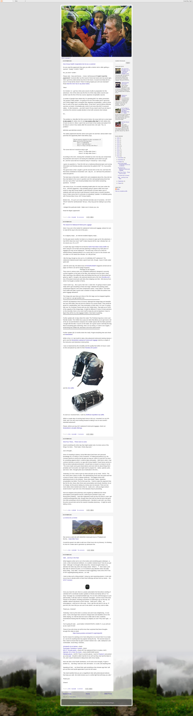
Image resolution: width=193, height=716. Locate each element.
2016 (118, 150)
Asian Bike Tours (74, 539)
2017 (118, 148)
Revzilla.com (105, 277)
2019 (118, 144)
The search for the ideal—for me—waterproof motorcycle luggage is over (126, 71)
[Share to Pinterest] (93, 217)
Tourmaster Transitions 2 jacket (72, 648)
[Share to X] (90, 217)
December (120, 157)
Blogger (112, 702)
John (118, 189)
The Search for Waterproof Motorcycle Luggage (77, 225)
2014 (118, 154)
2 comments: (81, 434)
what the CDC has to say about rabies (78, 83)
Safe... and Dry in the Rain (71, 558)
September (121, 181)
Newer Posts (67, 694)
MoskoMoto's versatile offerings (72, 428)
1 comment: (80, 688)
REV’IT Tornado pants (69, 650)
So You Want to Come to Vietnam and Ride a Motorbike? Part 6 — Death (126, 111)
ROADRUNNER (91, 266)
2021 (118, 140)
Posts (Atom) (73, 696)
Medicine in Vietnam (124, 96)
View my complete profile (121, 191)
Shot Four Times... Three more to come (75, 442)
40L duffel (71, 388)
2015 (118, 152)
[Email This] (87, 217)
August (120, 183)
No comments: (80, 217)
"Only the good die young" (125, 83)
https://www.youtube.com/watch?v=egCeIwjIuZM (87, 633)
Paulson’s (101, 654)
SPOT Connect (67, 580)
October (120, 161)
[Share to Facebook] (91, 217)
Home (88, 694)
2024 (118, 138)
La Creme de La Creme (70, 518)
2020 (118, 142)
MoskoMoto (68, 334)
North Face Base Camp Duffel (97, 247)
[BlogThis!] (88, 217)
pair (70, 656)
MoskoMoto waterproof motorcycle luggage (85, 340)
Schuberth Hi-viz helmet (70, 646)
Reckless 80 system (91, 348)
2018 (118, 146)
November (120, 159)
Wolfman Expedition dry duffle (95, 414)
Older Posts (108, 694)
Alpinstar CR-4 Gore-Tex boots (72, 652)
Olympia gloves (67, 654)
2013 (118, 156)
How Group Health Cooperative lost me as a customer (79, 64)
